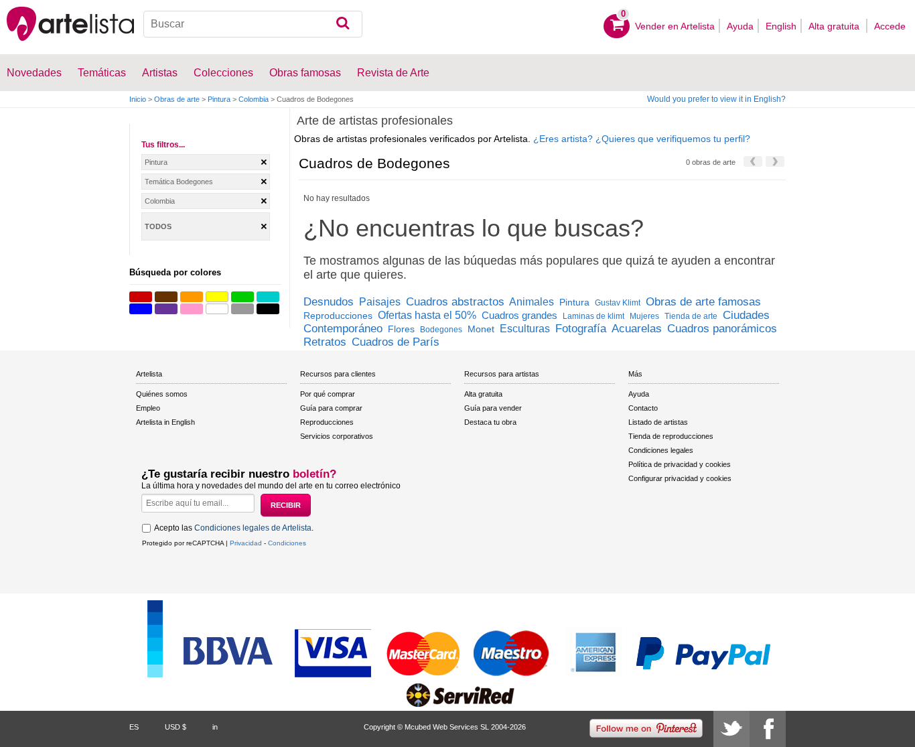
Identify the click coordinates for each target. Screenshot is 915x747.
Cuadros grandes (519, 315)
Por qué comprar (327, 394)
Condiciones (287, 543)
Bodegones (441, 329)
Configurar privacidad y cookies (679, 478)
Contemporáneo (342, 328)
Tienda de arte (690, 316)
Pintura (219, 99)
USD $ (175, 727)
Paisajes (380, 302)
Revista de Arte (393, 72)
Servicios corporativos (336, 436)
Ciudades (746, 315)
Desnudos (328, 301)
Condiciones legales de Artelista (252, 528)
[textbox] (253, 24)
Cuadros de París (395, 342)
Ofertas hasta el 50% (427, 315)
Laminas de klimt (593, 316)
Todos (158, 226)
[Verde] (242, 296)
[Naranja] (191, 296)
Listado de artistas (658, 422)
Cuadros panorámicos (722, 328)
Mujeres (644, 316)
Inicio (137, 99)
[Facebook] (768, 729)
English (781, 26)
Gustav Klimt (617, 303)
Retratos (324, 342)
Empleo (148, 408)
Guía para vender (493, 408)
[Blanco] (217, 308)
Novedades (34, 72)
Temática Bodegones (179, 182)
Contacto (643, 408)
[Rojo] (140, 296)
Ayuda (740, 26)
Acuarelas (637, 328)
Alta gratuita (835, 26)
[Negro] (268, 308)
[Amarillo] (217, 296)
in (215, 727)
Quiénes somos (162, 394)
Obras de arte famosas (703, 301)
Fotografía (580, 328)
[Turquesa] (268, 296)
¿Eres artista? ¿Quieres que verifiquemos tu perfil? (641, 138)
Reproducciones (337, 315)
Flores (401, 329)
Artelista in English (165, 422)
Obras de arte (177, 99)
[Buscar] (342, 24)
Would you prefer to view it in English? (716, 99)
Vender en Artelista (675, 26)
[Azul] (140, 308)
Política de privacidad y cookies (679, 464)
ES (134, 727)
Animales (531, 302)
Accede (890, 26)
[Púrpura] (166, 308)
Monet (481, 329)
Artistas (160, 72)
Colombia (253, 99)
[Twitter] (731, 729)
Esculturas (525, 328)
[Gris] (242, 308)
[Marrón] (166, 296)
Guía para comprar (331, 408)
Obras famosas (305, 72)
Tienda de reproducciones (670, 436)
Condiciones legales (660, 450)
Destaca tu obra (490, 422)
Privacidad (246, 543)
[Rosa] (191, 308)
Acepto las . (233, 528)
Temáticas (102, 72)
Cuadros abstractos (455, 301)
